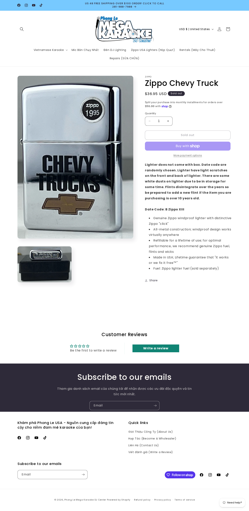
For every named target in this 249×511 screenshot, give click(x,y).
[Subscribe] (155, 405)
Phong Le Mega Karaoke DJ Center (85, 499)
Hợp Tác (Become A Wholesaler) (152, 438)
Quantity (150, 113)
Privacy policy (162, 499)
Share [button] (153, 280)
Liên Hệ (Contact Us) (143, 445)
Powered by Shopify (119, 499)
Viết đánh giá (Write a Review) (150, 452)
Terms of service (184, 499)
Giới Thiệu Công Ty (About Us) (150, 432)
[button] (22, 29)
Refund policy (142, 499)
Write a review (155, 348)
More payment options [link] (188, 155)
